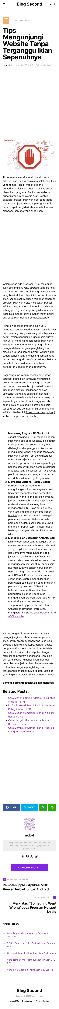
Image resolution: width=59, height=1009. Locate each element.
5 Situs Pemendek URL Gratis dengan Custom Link (31, 945)
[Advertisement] (29, 104)
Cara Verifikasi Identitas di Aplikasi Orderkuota (31, 953)
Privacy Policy (42, 1001)
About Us (14, 1001)
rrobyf (9, 65)
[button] (55, 4)
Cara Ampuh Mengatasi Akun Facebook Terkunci (27, 935)
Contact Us (27, 1001)
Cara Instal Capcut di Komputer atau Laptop (30, 969)
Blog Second (29, 4)
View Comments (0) (28, 867)
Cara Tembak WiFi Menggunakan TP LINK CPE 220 (31, 961)
